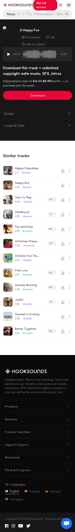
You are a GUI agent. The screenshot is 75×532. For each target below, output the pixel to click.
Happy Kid (22, 182)
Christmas (29, 245)
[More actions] (69, 170)
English (14, 491)
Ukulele (26, 172)
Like (52, 37)
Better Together (25, 328)
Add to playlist (35, 44)
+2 (50, 272)
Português (16, 499)
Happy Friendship (27, 168)
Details (9, 114)
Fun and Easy (24, 226)
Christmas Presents (27, 241)
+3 (50, 287)
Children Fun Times (27, 255)
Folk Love (21, 270)
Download (38, 95)
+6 (50, 228)
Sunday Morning (26, 285)
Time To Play (23, 197)
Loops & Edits (14, 125)
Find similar (33, 37)
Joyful (19, 299)
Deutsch (55, 491)
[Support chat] (66, 523)
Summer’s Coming (27, 314)
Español (34, 491)
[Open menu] (69, 5)
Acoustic (27, 230)
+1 (50, 214)
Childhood (22, 212)
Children (27, 274)
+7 (50, 199)
